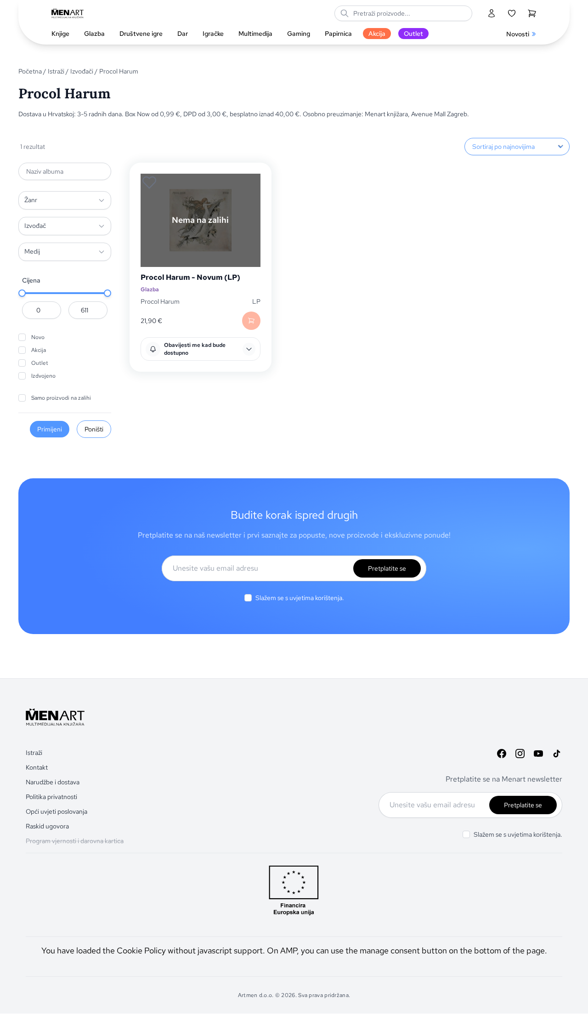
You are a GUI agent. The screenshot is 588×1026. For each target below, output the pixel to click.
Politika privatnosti (51, 797)
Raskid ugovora (47, 826)
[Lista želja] (511, 13)
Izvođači (81, 71)
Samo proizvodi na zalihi (61, 398)
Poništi (94, 429)
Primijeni (49, 429)
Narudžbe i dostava (52, 782)
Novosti (517, 34)
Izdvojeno (43, 376)
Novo (38, 337)
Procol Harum (160, 301)
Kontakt (37, 767)
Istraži (56, 71)
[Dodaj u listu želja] (149, 182)
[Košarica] (532, 13)
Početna (30, 71)
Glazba (150, 289)
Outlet (39, 363)
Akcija (38, 350)
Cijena (31, 280)
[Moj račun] (491, 13)
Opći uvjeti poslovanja (56, 811)
